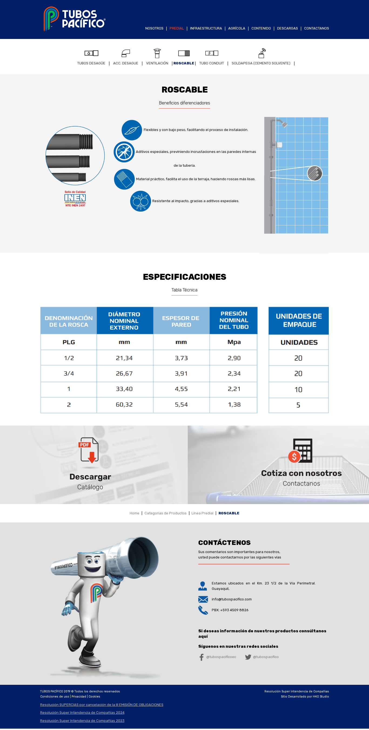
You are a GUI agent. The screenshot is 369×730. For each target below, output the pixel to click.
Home (134, 513)
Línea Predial (202, 513)
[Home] (74, 32)
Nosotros (154, 28)
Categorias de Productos (166, 513)
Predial (177, 28)
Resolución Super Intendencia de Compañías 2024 (82, 713)
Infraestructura (206, 28)
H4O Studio (321, 696)
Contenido (261, 28)
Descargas (287, 28)
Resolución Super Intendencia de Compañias (296, 691)
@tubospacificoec (221, 657)
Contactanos (316, 28)
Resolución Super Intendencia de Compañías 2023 (82, 721)
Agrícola (236, 28)
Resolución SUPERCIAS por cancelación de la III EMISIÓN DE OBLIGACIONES (101, 705)
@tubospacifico (266, 657)
